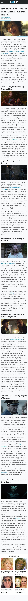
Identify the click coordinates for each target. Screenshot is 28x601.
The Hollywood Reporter (16, 339)
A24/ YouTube (23, 497)
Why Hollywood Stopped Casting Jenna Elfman (7, 572)
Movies (3, 6)
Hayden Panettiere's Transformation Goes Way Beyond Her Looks (20, 591)
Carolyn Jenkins (6, 17)
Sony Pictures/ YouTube (23, 35)
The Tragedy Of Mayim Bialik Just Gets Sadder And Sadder (6, 591)
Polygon (17, 518)
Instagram (4, 472)
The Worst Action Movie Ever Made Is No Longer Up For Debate (20, 573)
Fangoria (13, 293)
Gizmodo (14, 139)
